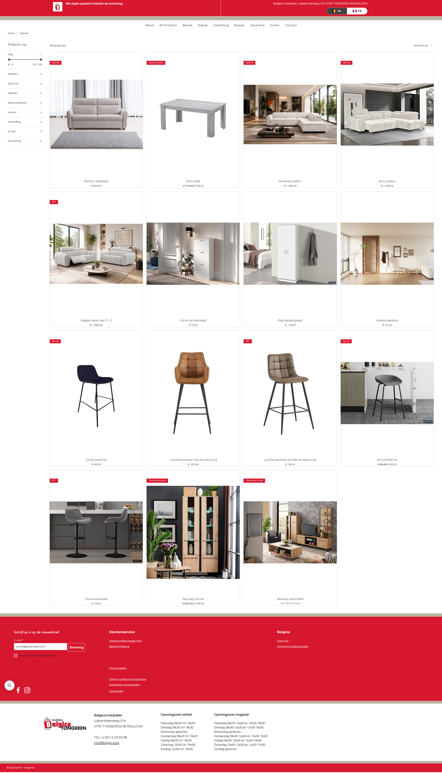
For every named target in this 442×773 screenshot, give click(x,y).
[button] (9, 685)
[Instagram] (27, 690)
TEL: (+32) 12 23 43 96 (110, 737)
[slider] (9, 60)
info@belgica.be (106, 743)
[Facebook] (18, 690)
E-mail (18, 640)
